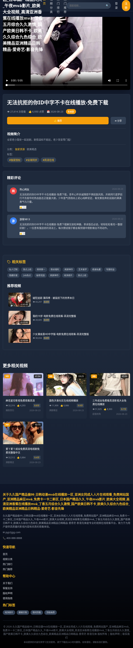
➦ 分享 (118, 120)
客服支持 (7, 588)
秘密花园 (40, 275)
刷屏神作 (69, 269)
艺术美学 (82, 269)
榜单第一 (41, 269)
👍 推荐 (58, 120)
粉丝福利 (55, 269)
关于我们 (7, 583)
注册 (126, 6)
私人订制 (13, 269)
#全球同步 (31, 160)
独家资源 (20, 149)
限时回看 (37, 612)
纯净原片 (68, 275)
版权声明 (7, 593)
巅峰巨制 (23, 612)
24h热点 (27, 275)
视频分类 (7, 559)
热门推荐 (7, 569)
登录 (116, 6)
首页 (5, 554)
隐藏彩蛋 (13, 275)
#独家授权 (14, 160)
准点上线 (27, 269)
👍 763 (23, 207)
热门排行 (7, 564)
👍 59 (22, 233)
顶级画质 (50, 612)
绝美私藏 (96, 269)
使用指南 (7, 598)
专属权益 (110, 269)
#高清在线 (48, 160)
